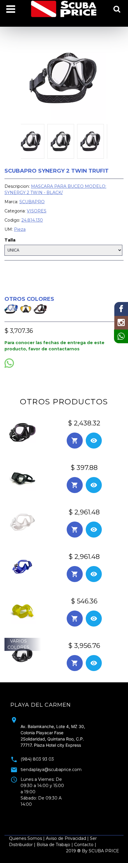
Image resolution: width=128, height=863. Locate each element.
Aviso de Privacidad (66, 838)
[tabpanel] (64, 752)
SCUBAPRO (32, 201)
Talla (9, 240)
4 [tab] (77, 812)
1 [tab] (51, 812)
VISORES (36, 211)
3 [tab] (68, 812)
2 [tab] (60, 812)
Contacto (83, 844)
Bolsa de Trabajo (53, 844)
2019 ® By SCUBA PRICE (92, 851)
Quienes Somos (25, 838)
